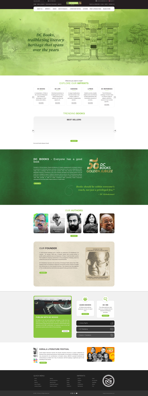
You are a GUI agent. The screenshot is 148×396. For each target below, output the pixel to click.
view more (74, 140)
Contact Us (111, 4)
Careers (68, 384)
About (35, 380)
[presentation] (33, 97)
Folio (93, 386)
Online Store (106, 8)
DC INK (102, 4)
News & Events (41, 4)
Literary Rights (83, 323)
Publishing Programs (51, 4)
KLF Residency (83, 329)
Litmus (79, 382)
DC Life (79, 378)
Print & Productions (95, 8)
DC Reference (80, 384)
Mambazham (80, 386)
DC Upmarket (94, 380)
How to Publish (62, 8)
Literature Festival (75, 8)
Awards (59, 4)
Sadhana (79, 380)
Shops (106, 4)
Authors (85, 8)
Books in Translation (85, 335)
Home (35, 4)
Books (54, 8)
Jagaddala (94, 382)
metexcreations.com (110, 393)
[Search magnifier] (46, 1)
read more (41, 102)
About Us (39, 8)
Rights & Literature (94, 4)
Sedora (93, 384)
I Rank (93, 378)
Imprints (47, 8)
